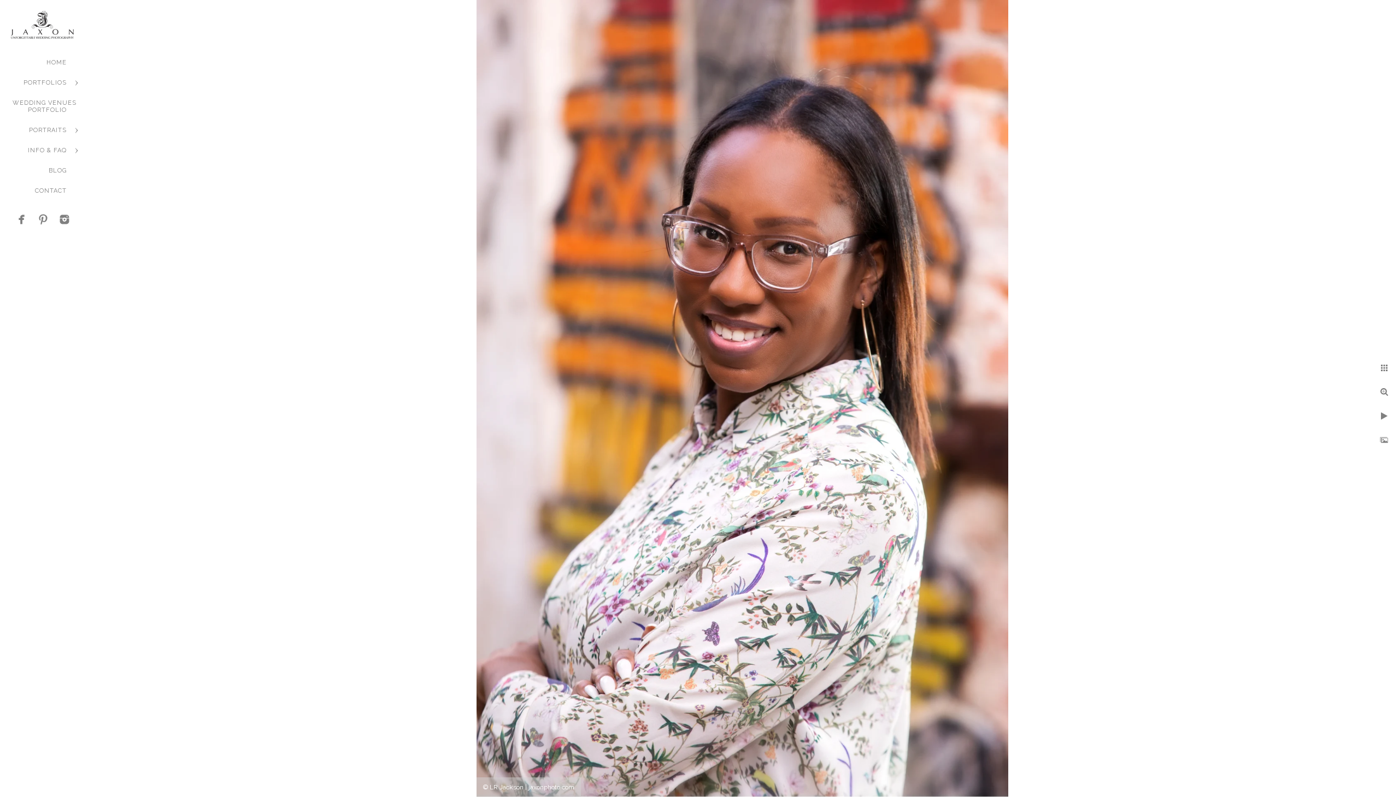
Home (56, 62)
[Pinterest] (43, 219)
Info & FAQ (47, 150)
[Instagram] (64, 219)
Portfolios (45, 82)
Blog (58, 170)
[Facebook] (22, 219)
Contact (51, 190)
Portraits (48, 130)
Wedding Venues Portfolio (45, 106)
